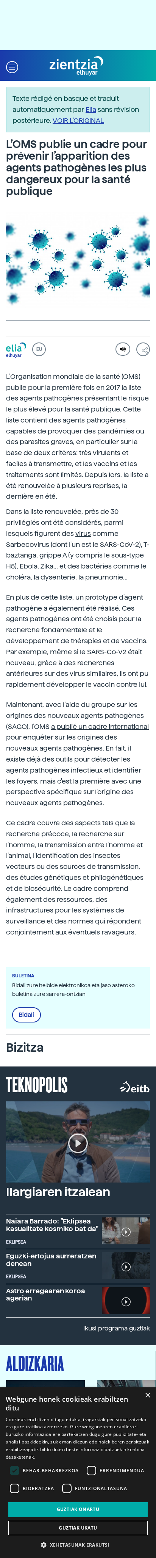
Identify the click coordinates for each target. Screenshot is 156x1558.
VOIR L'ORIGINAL (78, 120)
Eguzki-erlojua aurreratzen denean (51, 1259)
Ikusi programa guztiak (116, 1328)
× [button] (147, 1395)
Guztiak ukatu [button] (78, 1528)
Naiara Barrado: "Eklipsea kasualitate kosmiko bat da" (52, 1225)
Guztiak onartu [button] (78, 1509)
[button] (12, 66)
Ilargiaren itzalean (58, 1192)
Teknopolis (37, 1084)
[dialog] (78, 1472)
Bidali (26, 1014)
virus (83, 533)
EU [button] (39, 349)
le (144, 566)
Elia (91, 109)
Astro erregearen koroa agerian (45, 1294)
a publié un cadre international (100, 726)
